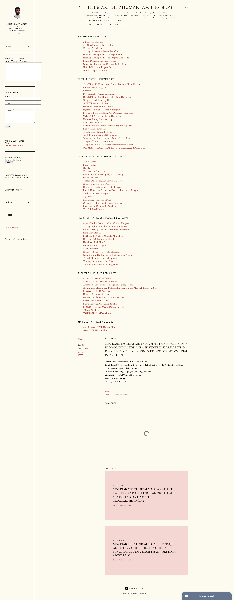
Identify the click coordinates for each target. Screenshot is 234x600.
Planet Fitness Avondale (94, 128)
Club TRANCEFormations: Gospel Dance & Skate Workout (112, 84)
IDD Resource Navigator (95, 245)
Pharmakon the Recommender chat (100, 303)
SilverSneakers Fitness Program (97, 131)
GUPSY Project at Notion (95, 103)
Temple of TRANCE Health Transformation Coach (108, 144)
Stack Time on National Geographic (100, 135)
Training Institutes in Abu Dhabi (98, 261)
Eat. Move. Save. (90, 177)
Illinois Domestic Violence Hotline (99, 60)
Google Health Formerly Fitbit (97, 100)
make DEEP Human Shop (95, 330)
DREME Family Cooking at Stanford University (106, 229)
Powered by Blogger (136, 588)
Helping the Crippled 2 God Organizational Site (106, 57)
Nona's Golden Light (93, 122)
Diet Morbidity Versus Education (99, 93)
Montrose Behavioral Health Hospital (101, 251)
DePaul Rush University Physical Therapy (103, 174)
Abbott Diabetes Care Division (97, 278)
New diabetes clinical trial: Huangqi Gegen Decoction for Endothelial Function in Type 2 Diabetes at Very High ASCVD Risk (144, 549)
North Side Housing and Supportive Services (104, 64)
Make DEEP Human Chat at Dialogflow (102, 116)
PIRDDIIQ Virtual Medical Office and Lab (103, 306)
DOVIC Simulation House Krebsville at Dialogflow (107, 96)
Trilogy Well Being (92, 310)
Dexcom (87, 90)
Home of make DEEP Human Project (106, 25)
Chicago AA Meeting (93, 48)
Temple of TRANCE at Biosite (98, 141)
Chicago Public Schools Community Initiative (105, 226)
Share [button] (80, 339)
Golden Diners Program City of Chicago (102, 180)
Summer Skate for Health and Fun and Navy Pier (106, 138)
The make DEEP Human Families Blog (129, 7)
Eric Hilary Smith (17, 24)
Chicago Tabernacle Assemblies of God (101, 51)
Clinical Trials (83, 349)
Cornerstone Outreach (94, 171)
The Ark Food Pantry (93, 209)
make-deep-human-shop (15, 145)
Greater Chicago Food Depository (99, 183)
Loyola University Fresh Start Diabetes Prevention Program (111, 190)
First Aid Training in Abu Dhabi (98, 239)
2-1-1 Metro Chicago (93, 41)
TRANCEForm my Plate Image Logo (101, 264)
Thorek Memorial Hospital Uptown (100, 258)
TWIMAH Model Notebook (97, 313)
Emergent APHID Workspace (97, 291)
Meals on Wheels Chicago (95, 193)
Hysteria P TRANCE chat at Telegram (102, 109)
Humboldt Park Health (94, 242)
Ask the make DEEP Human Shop (99, 327)
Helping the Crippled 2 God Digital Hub (102, 54)
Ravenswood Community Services (99, 206)
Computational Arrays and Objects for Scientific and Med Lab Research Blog (120, 287)
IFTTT (80, 355)
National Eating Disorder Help (97, 119)
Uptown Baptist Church (95, 70)
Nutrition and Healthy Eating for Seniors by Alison (107, 254)
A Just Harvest (90, 161)
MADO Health (90, 248)
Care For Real (89, 168)
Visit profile (17, 34)
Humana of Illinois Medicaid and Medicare (103, 297)
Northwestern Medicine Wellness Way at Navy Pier (107, 125)
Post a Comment (125, 505)
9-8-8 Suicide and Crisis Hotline (98, 45)
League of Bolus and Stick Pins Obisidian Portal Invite (108, 112)
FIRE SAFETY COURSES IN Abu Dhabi (103, 235)
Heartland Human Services (96, 294)
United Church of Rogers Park (98, 67)
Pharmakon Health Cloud (95, 300)
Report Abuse (12, 227)
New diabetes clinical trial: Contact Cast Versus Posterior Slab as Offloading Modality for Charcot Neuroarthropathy (146, 494)
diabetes (81, 352)
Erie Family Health (92, 232)
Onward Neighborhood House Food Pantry (104, 202)
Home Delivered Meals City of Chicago (102, 187)
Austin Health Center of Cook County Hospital (106, 223)
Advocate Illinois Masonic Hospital (100, 281)
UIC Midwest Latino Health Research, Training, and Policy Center (115, 147)
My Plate (87, 196)
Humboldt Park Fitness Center (98, 106)
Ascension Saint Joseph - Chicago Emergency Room (108, 284)
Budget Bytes (89, 164)
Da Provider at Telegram (94, 87)
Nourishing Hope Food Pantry (98, 199)
